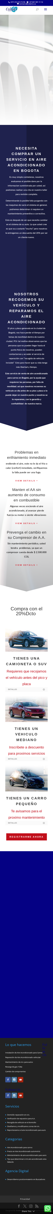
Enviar (37, 1020)
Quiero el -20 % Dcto (26, 426)
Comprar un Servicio (26, 262)
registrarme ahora (27, 837)
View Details (25, 481)
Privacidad (25, 1199)
